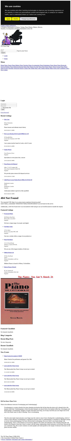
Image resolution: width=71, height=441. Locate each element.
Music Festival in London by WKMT (13, 356)
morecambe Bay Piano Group (11, 365)
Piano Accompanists (34, 65)
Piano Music (64, 67)
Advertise (10, 68)
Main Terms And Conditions (58, 68)
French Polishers (5, 67)
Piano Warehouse (8, 239)
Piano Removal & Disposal (10, 164)
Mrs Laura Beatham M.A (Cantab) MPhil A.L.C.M (16, 133)
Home (6, 58)
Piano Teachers (24, 65)
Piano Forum (56, 67)
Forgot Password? (5, 112)
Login (5, 55)
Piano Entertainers (45, 65)
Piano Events (4, 68)
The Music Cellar (8, 226)
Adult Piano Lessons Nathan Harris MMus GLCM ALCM (18, 179)
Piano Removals (61, 65)
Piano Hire (26, 67)
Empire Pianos (7, 149)
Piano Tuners (8, 65)
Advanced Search (18, 68)
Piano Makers (15, 65)
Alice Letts (6, 119)
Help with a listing (40, 68)
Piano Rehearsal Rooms (16, 67)
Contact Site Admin (29, 68)
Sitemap (47, 68)
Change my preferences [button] (28, 19)
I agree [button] (8, 19)
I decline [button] (15, 19)
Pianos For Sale (34, 67)
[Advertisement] (35, 86)
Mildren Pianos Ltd (9, 252)
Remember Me (6, 107)
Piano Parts (42, 67)
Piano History (49, 67)
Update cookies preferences (8, 25)
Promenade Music (8, 213)
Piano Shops (53, 65)
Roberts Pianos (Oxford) (10, 267)
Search (3, 52)
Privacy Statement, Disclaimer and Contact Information (16, 439)
